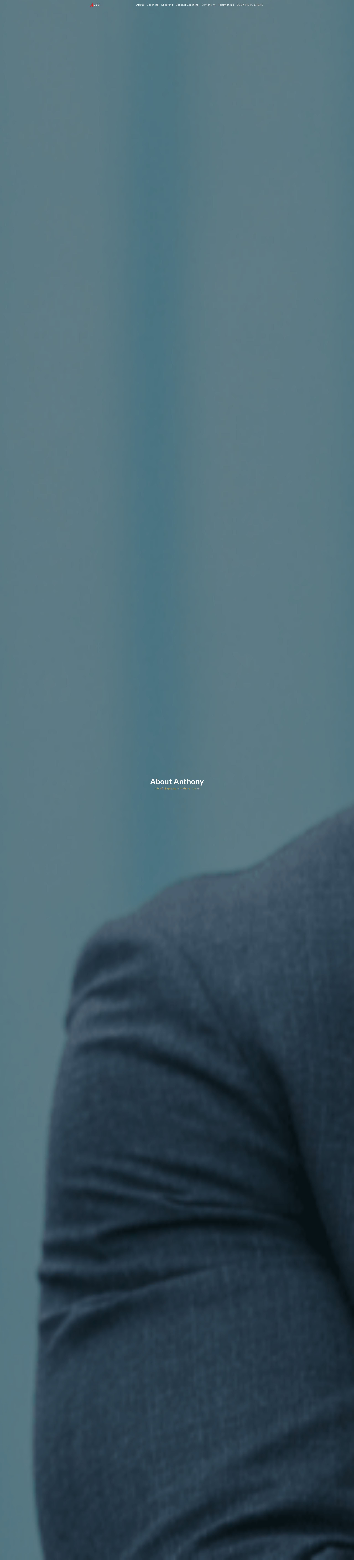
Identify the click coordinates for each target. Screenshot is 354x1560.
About (140, 4)
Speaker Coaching (187, 4)
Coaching (153, 4)
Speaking (167, 4)
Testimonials (226, 4)
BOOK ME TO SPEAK (250, 4)
